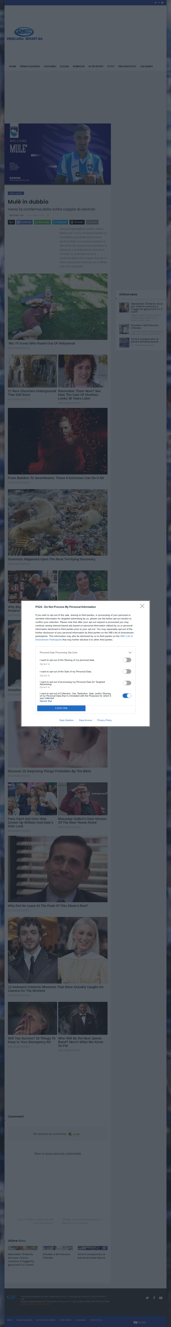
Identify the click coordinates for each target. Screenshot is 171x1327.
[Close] (143, 607)
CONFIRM (61, 708)
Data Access (85, 720)
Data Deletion (66, 720)
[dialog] (85, 664)
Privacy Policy (104, 720)
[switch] (127, 660)
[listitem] (85, 652)
